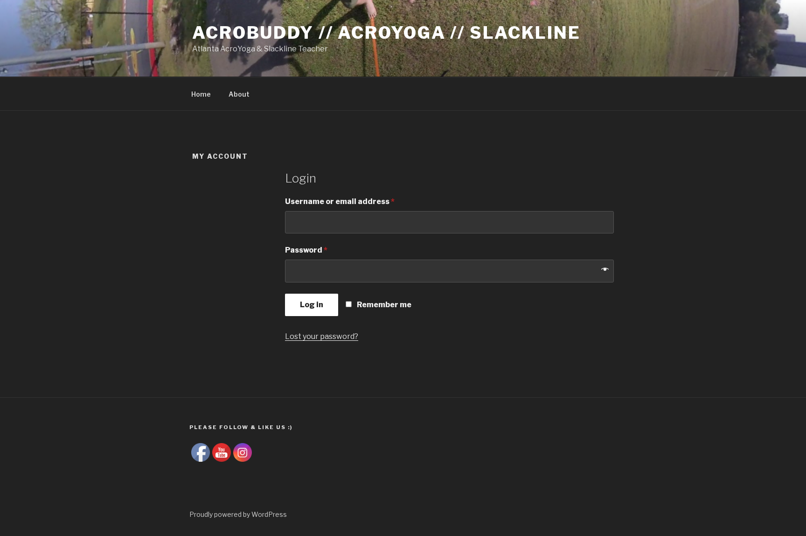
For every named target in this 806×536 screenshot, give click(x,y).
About (239, 94)
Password (306, 250)
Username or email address (340, 201)
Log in (311, 304)
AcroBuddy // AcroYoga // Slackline (386, 32)
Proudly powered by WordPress (238, 514)
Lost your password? (321, 336)
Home (201, 94)
